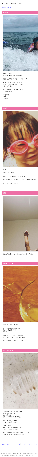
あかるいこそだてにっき (12, 3)
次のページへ (5, 444)
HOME (4, 7)
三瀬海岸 (6, 12)
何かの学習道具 (8, 350)
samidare (35, 453)
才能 (4, 193)
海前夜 (5, 108)
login (24, 453)
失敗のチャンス (8, 263)
